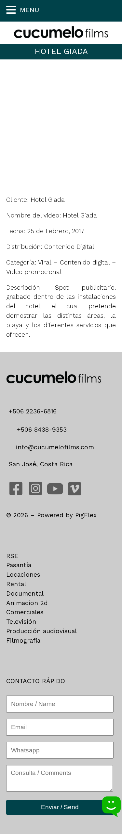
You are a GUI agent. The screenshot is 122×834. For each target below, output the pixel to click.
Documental (25, 593)
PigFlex (86, 515)
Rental (16, 584)
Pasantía (18, 565)
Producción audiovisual (41, 631)
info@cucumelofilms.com (54, 447)
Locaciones (23, 574)
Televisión (21, 621)
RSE (12, 556)
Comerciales (25, 612)
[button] (12, 10)
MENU (29, 10)
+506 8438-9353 (41, 429)
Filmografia (23, 640)
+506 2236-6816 (35, 411)
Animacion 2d (27, 603)
